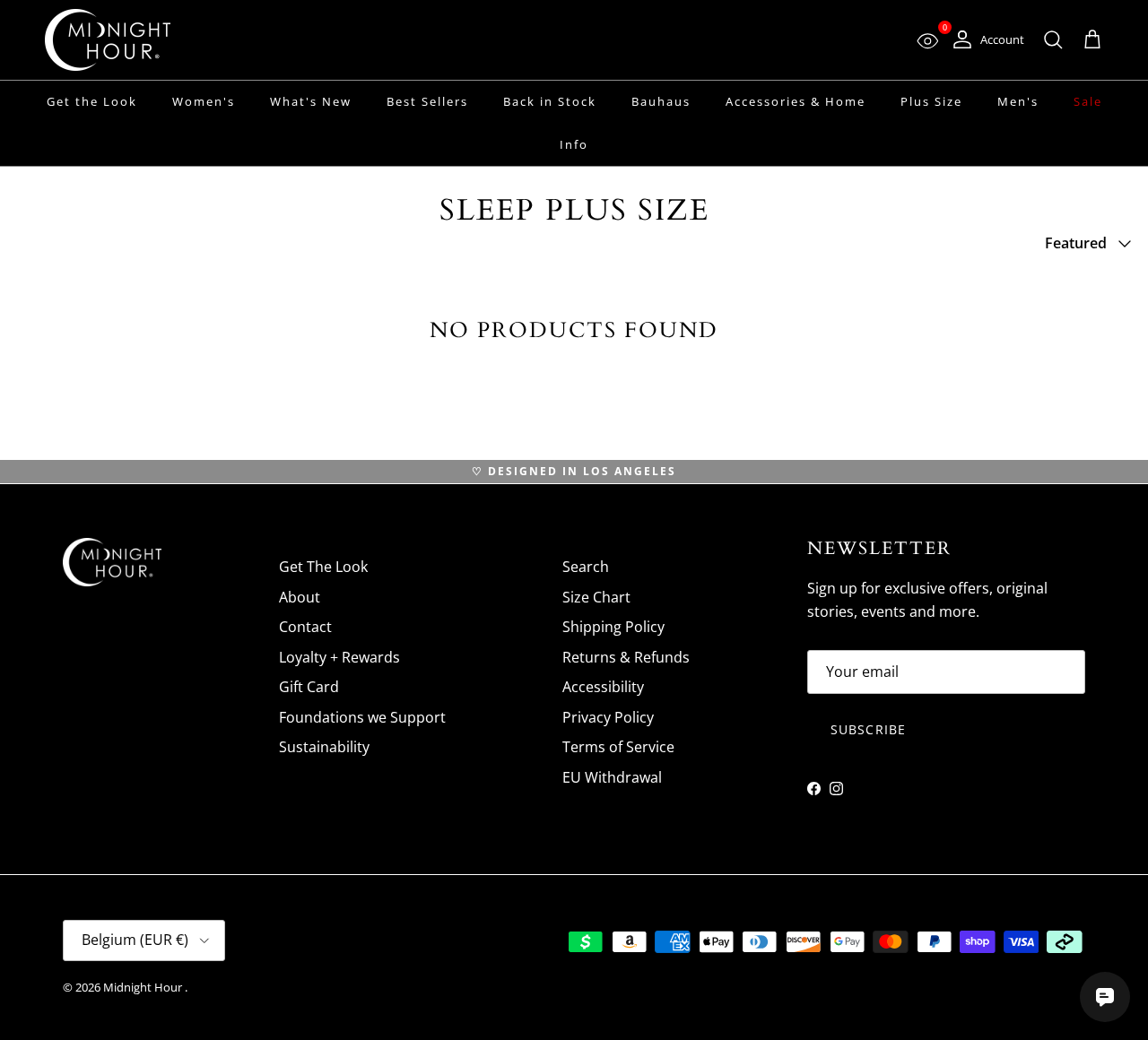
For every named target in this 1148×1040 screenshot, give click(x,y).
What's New (311, 101)
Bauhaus (661, 101)
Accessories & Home (795, 101)
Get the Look (92, 101)
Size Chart (596, 597)
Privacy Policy (608, 717)
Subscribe (868, 729)
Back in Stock (549, 101)
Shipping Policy (613, 627)
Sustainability (324, 747)
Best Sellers (427, 101)
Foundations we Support (362, 717)
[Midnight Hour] (107, 40)
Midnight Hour (144, 987)
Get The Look (323, 566)
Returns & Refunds (626, 657)
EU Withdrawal (612, 777)
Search (585, 566)
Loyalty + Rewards (339, 657)
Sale (1088, 101)
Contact (305, 627)
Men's (1018, 101)
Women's (203, 101)
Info (574, 144)
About (299, 597)
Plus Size (931, 101)
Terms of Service (618, 747)
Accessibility (603, 687)
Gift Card (309, 687)
